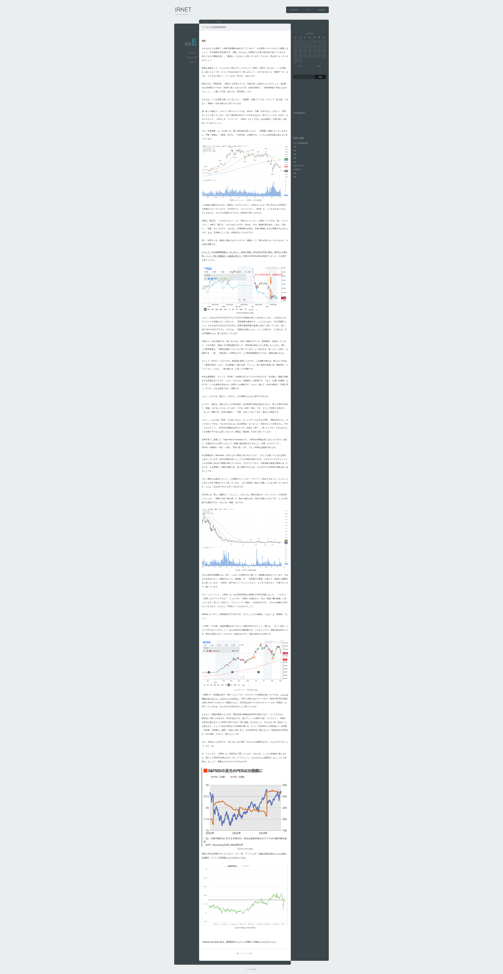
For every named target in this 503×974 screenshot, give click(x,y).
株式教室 (322, 10)
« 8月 (300, 66)
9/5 (204, 40)
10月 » (319, 66)
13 (319, 46)
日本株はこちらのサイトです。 (233, 857)
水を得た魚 (297, 169)
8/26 (294, 154)
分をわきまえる (298, 165)
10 (305, 46)
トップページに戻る (245, 953)
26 (314, 56)
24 (305, 56)
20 (319, 51)
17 (305, 51)
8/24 (294, 162)
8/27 (294, 150)
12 (314, 46)
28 (324, 56)
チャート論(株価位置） (300, 143)
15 (296, 51)
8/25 (294, 158)
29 (296, 60)
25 (310, 56)
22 (296, 56)
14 (324, 46)
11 (309, 46)
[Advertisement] (233, 934)
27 (319, 56)
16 (300, 51)
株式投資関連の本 (299, 112)
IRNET (183, 9)
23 (300, 56)
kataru (192, 62)
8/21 (294, 173)
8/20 (294, 176)
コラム (308, 10)
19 (314, 51)
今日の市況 (294, 10)
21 (324, 51)
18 (310, 51)
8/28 (294, 146)
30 (300, 60)
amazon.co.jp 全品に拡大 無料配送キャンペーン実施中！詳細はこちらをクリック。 (239, 942)
